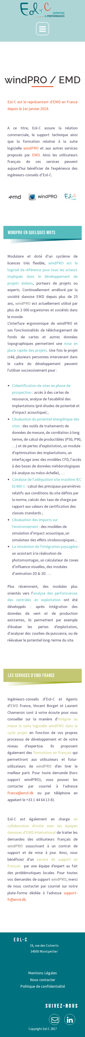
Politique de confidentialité (42, 986)
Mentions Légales (42, 972)
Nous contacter (42, 979)
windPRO (31, 148)
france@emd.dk (20, 792)
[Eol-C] (42, 9)
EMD (36, 154)
